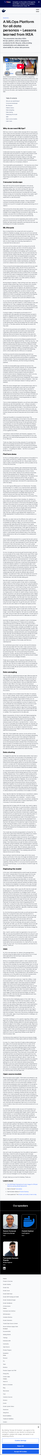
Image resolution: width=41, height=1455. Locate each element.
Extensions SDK (7, 1340)
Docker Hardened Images (9, 1300)
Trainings (5, 1337)
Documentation (7, 1331)
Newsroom (5, 1409)
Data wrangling (10, 110)
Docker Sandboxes (7, 1303)
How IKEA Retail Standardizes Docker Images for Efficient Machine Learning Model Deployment (22, 1185)
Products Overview (7, 1281)
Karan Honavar (9, 1231)
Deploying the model (11, 114)
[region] (20, 1439)
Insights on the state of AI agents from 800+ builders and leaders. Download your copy (24, 4)
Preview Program (7, 1350)
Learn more (9, 121)
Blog (4, 1387)
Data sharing (9, 112)
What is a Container (8, 1384)
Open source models (11, 119)
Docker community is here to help (27, 1194)
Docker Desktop (24, 1191)
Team (4, 1364)
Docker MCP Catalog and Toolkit (11, 1296)
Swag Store (6, 1412)
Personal (5, 1358)
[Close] (38, 1427)
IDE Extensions (6, 1314)
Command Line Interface (9, 1311)
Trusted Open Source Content (10, 1323)
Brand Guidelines (7, 1415)
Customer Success (7, 1397)
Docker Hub (6, 1287)
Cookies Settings (20, 1440)
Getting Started (7, 1334)
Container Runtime (7, 1317)
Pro (4, 1361)
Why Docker (6, 1390)
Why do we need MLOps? (13, 101)
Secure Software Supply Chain (10, 1326)
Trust (4, 1394)
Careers (5, 1422)
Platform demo (10, 108)
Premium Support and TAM (9, 1370)
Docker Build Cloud (7, 1293)
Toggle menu (37, 10)
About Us (5, 1381)
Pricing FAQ (6, 1373)
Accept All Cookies (20, 1451)
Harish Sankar (28, 1231)
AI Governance (6, 1306)
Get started (19, 1189)
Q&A (7, 116)
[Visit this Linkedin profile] (4, 1268)
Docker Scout (6, 1290)
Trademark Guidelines (8, 1418)
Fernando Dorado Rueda (10, 1259)
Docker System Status (8, 1406)
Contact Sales (6, 1376)
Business (5, 1367)
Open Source (6, 1347)
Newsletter (6, 1353)
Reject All (20, 1446)
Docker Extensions (7, 1320)
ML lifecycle (9, 105)
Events (4, 1403)
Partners (5, 1400)
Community (6, 1343)
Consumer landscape (11, 103)
